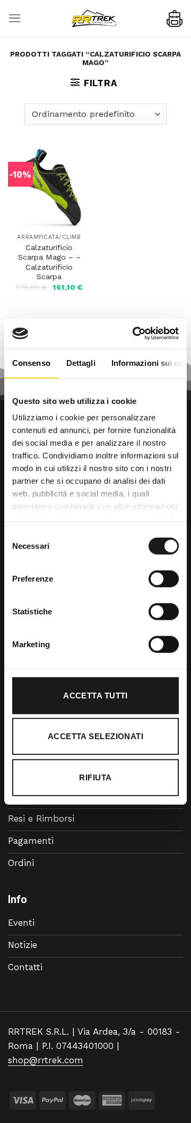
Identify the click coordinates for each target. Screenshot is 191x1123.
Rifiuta (95, 776)
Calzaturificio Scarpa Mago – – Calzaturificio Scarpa (49, 262)
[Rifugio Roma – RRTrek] (94, 18)
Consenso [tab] (31, 362)
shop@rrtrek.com (45, 1060)
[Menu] (15, 18)
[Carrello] (174, 18)
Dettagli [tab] (81, 362)
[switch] (164, 578)
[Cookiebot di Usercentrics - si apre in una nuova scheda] (135, 333)
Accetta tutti (95, 695)
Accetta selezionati (96, 736)
